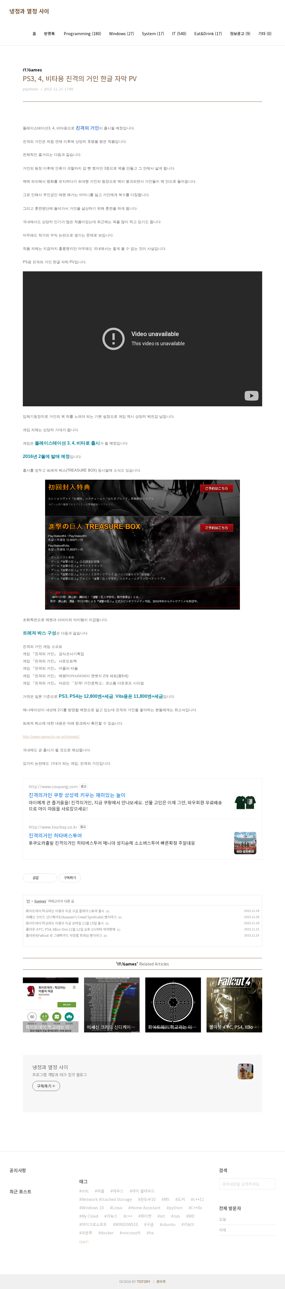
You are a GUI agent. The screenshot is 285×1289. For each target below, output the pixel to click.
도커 (181, 1199)
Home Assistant (146, 1207)
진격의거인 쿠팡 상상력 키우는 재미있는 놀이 (77, 794)
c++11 (198, 1199)
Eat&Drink (208, 33)
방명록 (49, 33)
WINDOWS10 (126, 1224)
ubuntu (168, 1224)
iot (162, 1216)
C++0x (196, 1207)
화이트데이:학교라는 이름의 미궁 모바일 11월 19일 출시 (65, 923)
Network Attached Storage (107, 1199)
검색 (270, 1184)
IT (179, 33)
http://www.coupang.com (53, 786)
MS (166, 1199)
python (176, 1207)
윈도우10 (148, 1199)
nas (176, 1216)
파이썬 (146, 1216)
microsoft (131, 1232)
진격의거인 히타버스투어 (55, 835)
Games (40, 901)
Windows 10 (93, 1207)
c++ (129, 1216)
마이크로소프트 (94, 1224)
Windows (121, 33)
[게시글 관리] (50, 878)
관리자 (161, 1281)
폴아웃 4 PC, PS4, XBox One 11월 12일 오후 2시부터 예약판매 (70, 929)
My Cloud (90, 1216)
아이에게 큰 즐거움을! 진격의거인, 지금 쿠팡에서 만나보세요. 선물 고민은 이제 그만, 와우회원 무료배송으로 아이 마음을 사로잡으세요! (125, 805)
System (153, 33)
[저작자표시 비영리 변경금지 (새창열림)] (88, 878)
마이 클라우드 (143, 1191)
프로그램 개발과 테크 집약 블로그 (59, 1074)
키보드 (189, 1224)
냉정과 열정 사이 (29, 11)
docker (107, 1232)
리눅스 (112, 1216)
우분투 (87, 1232)
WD (191, 1216)
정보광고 (240, 33)
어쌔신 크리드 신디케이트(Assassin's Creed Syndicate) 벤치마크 (71, 916)
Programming (82, 33)
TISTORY (143, 1281)
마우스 (118, 1191)
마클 (100, 1191)
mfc (85, 1191)
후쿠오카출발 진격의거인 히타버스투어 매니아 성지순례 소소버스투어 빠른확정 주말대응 (112, 842)
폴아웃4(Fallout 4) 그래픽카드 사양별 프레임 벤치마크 (64, 935)
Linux (117, 1207)
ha (151, 1232)
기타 (265, 33)
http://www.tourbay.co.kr (53, 827)
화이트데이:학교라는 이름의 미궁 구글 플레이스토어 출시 (65, 910)
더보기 (84, 1241)
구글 (150, 1224)
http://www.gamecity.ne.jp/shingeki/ (51, 737)
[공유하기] (43, 878)
